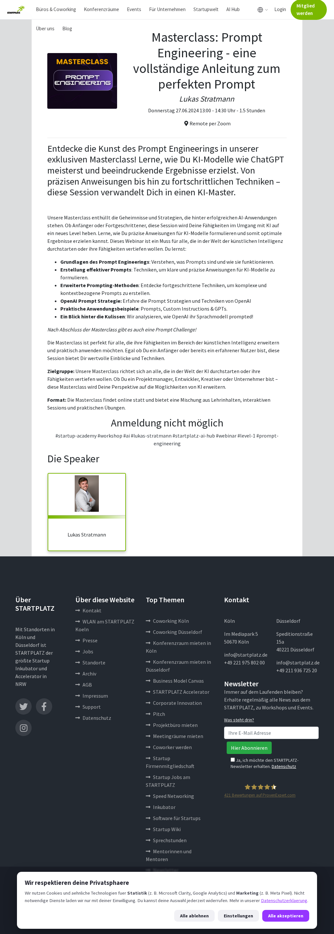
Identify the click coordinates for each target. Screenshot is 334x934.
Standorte (94, 662)
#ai (126, 435)
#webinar (226, 435)
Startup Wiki (167, 829)
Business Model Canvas (178, 680)
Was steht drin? (239, 720)
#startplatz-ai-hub (194, 435)
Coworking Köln (171, 621)
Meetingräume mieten (178, 736)
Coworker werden (172, 747)
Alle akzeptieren (285, 916)
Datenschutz (97, 718)
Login (280, 9)
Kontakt (92, 610)
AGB (87, 684)
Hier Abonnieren (249, 748)
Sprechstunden (170, 840)
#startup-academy (76, 435)
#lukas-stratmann (151, 435)
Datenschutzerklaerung (284, 900)
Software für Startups (177, 818)
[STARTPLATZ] (16, 10)
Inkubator (164, 807)
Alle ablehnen (194, 916)
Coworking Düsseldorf (177, 632)
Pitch (159, 714)
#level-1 (246, 435)
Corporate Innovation (177, 703)
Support (92, 707)
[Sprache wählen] (263, 10)
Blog (67, 28)
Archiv (89, 673)
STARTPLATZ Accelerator (181, 692)
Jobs (88, 651)
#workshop (110, 435)
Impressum (95, 695)
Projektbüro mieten (175, 725)
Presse (90, 640)
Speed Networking (173, 796)
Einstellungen (238, 916)
